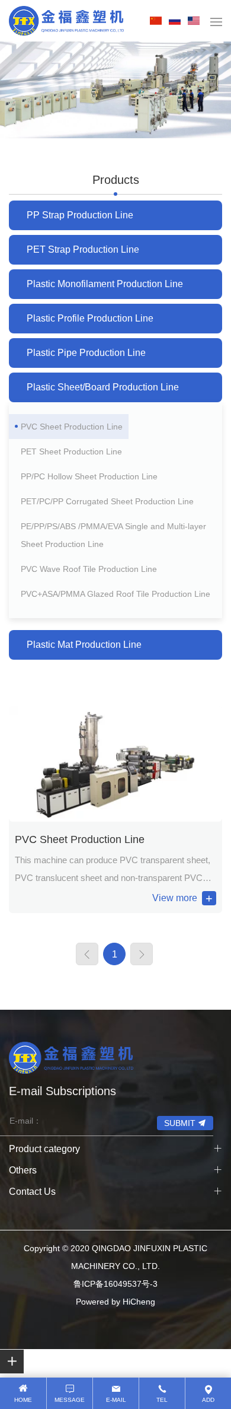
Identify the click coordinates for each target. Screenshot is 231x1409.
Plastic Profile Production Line (90, 318)
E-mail (116, 1400)
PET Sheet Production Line (71, 451)
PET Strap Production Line (83, 249)
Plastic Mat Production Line (84, 645)
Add (208, 1400)
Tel (162, 1400)
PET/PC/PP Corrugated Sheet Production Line (107, 501)
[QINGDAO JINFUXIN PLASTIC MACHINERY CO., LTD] (66, 21)
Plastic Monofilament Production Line (105, 284)
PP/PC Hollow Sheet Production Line (89, 476)
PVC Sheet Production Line (72, 426)
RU (177, 21)
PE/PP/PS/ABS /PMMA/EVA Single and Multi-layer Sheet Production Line (113, 535)
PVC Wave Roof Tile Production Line (89, 569)
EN (196, 21)
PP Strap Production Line (80, 215)
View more (174, 898)
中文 (158, 21)
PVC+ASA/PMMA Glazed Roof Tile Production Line (115, 594)
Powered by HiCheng (115, 1301)
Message (69, 1400)
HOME (23, 1400)
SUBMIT (179, 1123)
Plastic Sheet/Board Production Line (103, 387)
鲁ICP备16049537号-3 (115, 1284)
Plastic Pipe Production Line (86, 353)
